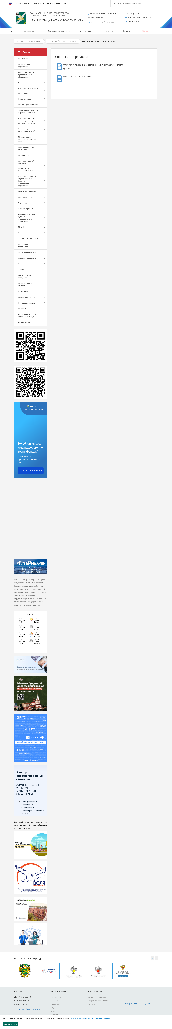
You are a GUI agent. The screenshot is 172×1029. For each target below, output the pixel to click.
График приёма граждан (98, 1000)
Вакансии (127, 31)
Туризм (21, 269)
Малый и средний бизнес (28, 104)
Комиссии (22, 233)
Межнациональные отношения (26, 148)
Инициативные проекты (27, 264)
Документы (56, 997)
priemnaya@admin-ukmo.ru (28, 1009)
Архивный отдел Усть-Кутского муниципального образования (26, 217)
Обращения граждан (26, 303)
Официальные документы (59, 31)
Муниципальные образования (24, 65)
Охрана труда (23, 203)
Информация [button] (29, 31)
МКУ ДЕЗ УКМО (24, 155)
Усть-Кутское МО (24, 58)
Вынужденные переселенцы (23, 245)
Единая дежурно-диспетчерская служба (27, 130)
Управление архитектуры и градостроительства (28, 111)
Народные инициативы (27, 258)
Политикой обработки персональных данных (91, 1018)
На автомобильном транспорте (62, 41)
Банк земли (22, 308)
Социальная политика (27, 83)
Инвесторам (23, 291)
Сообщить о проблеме (31, 470)
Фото (53, 1011)
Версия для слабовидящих (54, 3)
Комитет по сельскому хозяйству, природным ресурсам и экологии (27, 120)
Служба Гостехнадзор (26, 297)
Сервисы (35, 3)
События (55, 1004)
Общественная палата (27, 252)
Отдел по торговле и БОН (28, 208)
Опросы (91, 1004)
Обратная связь (22, 3)
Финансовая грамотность (28, 238)
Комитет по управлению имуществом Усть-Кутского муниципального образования (27, 181)
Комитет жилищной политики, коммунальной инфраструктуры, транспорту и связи (26, 166)
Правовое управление (27, 191)
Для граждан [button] (86, 31)
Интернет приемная (97, 997)
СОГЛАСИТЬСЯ (10, 1024)
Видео (53, 1007)
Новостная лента (24, 322)
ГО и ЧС (21, 227)
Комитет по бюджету (26, 197)
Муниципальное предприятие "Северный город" (27, 139)
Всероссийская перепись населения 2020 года (28, 315)
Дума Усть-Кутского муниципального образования (26, 74)
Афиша (145, 31)
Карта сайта (133, 21)
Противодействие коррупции (25, 276)
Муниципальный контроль (28, 41)
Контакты (109, 31)
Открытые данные (25, 99)
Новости (54, 1000)
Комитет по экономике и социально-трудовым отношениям (28, 90)
